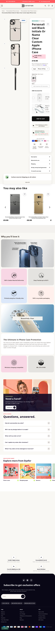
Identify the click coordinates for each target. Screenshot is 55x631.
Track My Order (5, 619)
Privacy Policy (41, 615)
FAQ (2, 615)
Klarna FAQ (41, 611)
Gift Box (47, 97)
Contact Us (3, 621)
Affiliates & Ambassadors (26, 615)
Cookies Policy (41, 617)
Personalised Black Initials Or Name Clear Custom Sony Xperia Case (15, 217)
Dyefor (51, 626)
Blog (21, 617)
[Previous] (5, 207)
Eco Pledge (22, 613)
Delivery (3, 613)
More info (27, 182)
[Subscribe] (23, 596)
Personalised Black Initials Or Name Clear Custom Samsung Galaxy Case (38, 217)
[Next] (49, 207)
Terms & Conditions (43, 613)
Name (33, 83)
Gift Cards (40, 619)
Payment (3, 617)
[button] (2, 5)
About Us (22, 611)
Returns (3, 611)
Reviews (22, 619)
